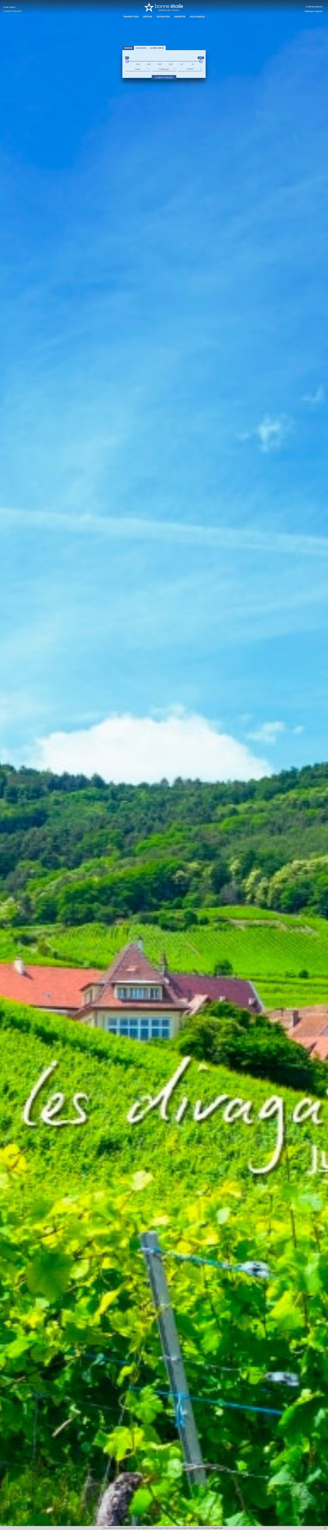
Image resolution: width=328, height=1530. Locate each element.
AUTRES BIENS (157, 48)
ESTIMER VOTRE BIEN (13, 11)
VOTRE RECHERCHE (314, 7)
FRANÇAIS (309, 11)
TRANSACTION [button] (131, 16)
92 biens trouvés (164, 77)
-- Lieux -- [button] (190, 69)
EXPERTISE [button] (179, 16)
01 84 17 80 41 (9, 7)
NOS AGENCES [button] (197, 16)
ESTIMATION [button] (163, 16)
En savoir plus (217, 1528)
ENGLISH (318, 11)
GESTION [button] (147, 16)
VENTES (128, 48)
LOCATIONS (141, 48)
